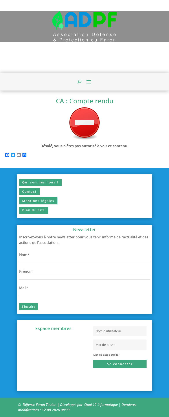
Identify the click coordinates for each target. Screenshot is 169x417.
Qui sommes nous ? (40, 182)
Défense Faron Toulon (39, 404)
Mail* (23, 287)
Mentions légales (38, 201)
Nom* (24, 254)
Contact (29, 191)
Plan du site (33, 210)
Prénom (26, 271)
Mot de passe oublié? (106, 355)
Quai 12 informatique (101, 404)
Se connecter (120, 364)
